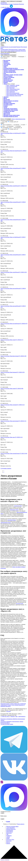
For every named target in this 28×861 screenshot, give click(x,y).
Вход (2, 48)
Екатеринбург (9, 830)
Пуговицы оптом (7, 104)
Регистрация (24, 46)
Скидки (10, 4)
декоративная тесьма (6, 522)
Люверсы (5, 97)
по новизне (16, 124)
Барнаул (8, 843)
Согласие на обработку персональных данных (12, 721)
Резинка (5, 106)
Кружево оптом (7, 81)
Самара (8, 837)
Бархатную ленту (14, 509)
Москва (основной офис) (12, 826)
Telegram (12, 716)
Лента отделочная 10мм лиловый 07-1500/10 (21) (13, 404)
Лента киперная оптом (11, 90)
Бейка (5, 66)
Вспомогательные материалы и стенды (13, 69)
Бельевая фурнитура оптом (10, 68)
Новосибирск (9, 831)
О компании (16, 4)
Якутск (8, 842)
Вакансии (21, 705)
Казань (5, 36)
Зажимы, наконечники (9, 70)
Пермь (7, 838)
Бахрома (5, 65)
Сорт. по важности (7, 124)
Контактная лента (8, 80)
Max (17, 716)
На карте (8, 711)
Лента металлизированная (12, 93)
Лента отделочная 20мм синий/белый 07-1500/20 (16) (14, 185)
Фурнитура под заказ (8, 111)
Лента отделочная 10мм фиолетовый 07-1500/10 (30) (13, 356)
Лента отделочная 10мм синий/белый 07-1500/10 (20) (14, 272)
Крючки (5, 82)
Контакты (21, 4)
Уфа (7, 834)
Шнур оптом (6, 113)
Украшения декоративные (10, 108)
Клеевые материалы (8, 77)
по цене (23, 124)
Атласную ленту (18, 505)
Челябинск (9, 835)
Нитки (5, 98)
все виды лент (19, 603)
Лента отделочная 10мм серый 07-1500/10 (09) (12, 388)
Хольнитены (6, 112)
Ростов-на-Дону (10, 839)
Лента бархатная (10, 87)
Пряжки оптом (7, 102)
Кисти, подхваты (7, 76)
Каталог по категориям (10, 46)
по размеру (18, 126)
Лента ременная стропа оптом (13, 95)
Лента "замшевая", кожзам (12, 85)
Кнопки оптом (7, 78)
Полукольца (6, 99)
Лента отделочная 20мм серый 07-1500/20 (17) (12, 339)
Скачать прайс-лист (15, 703)
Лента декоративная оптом (12, 89)
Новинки (14, 56)
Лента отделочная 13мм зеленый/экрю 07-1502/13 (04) (14, 453)
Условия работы (4, 4)
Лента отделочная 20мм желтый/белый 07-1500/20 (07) (14, 323)
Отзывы (9, 705)
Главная (2, 46)
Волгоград (8, 840)
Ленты (5, 83)
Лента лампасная (10, 91)
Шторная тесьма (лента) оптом (11, 115)
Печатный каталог (13, 49)
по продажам (10, 126)
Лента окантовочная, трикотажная (14, 94)
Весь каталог (6, 60)
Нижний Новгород (11, 829)
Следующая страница (6, 468)
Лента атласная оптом (11, 86)
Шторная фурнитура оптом (10, 116)
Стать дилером (10, 50)
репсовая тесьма (11, 520)
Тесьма (5, 107)
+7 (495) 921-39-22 (5, 7)
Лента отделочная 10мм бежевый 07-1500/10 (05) (13, 372)
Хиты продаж (7, 64)
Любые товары (6, 56)
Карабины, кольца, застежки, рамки (12, 74)
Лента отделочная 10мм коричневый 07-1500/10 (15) (13, 421)
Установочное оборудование (10, 110)
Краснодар (9, 833)
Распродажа (21, 56)
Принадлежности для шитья (10, 100)
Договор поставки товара (7, 724)
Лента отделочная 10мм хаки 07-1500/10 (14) (11, 437)
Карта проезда (20, 824)
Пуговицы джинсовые (9, 103)
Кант (4, 73)
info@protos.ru (21, 716)
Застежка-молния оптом (9, 72)
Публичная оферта (5, 722)
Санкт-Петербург (10, 827)
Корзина (18, 46)
